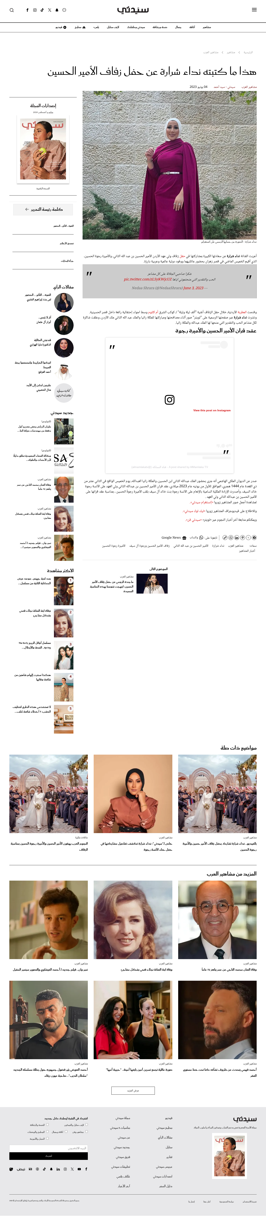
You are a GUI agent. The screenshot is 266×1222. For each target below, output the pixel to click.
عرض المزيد (133, 1090)
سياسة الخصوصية (226, 1201)
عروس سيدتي (164, 1167)
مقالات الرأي (63, 287)
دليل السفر (165, 1186)
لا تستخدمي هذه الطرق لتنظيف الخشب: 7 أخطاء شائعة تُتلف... (32, 709)
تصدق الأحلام (67, 243)
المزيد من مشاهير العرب (232, 874)
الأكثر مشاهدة (60, 570)
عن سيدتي (124, 1137)
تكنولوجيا (46, 421)
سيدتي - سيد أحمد (224, 87)
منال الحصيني (43, 390)
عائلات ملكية (81, 837)
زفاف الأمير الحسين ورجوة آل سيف (149, 546)
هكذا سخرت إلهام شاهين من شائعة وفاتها (32, 677)
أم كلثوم (153, 312)
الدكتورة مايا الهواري (40, 344)
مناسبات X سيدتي (120, 1128)
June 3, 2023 (193, 288)
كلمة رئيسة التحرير (47, 209)
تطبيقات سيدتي (120, 1167)
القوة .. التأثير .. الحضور (63, 226)
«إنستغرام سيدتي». (201, 502)
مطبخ (77, 27)
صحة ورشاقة (160, 27)
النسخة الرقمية (43, 189)
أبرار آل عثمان (43, 322)
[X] (49, 10)
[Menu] (254, 9)
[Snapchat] (57, 10)
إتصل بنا (191, 1201)
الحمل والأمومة (37, 1139)
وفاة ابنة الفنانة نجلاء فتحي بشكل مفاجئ (33, 516)
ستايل (169, 1147)
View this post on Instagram (212, 410)
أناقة (192, 27)
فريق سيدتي (123, 1157)
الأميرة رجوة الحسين (113, 546)
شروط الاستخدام (250, 1201)
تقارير (169, 1157)
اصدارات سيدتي (162, 1176)
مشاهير (207, 27)
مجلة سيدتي (122, 1118)
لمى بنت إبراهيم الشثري (39, 299)
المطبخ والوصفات (36, 1132)
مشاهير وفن (78, 1132)
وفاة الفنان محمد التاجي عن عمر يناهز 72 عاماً (34, 487)
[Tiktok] (42, 10)
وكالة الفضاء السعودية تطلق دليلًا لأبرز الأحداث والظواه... (32, 458)
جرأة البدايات (67, 261)
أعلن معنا (207, 1201)
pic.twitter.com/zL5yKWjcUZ (148, 280)
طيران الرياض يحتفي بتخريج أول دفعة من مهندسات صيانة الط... (34, 429)
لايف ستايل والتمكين (74, 1125)
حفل (182, 256)
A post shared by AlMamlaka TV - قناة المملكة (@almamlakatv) (169, 467)
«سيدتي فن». (193, 520)
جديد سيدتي (62, 412)
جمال (178, 27)
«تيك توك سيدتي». (193, 511)
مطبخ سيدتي (164, 1128)
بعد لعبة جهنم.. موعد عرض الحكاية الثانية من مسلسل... (34, 581)
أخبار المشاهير (247, 551)
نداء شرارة (218, 546)
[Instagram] (35, 10)
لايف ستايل (113, 27)
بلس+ (96, 27)
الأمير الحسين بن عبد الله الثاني (191, 546)
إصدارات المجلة (43, 105)
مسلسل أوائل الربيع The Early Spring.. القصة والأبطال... (35, 645)
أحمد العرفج (44, 372)
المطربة (242, 312)
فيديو (58, 27)
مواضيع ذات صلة (239, 748)
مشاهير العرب (249, 87)
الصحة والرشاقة (37, 1125)
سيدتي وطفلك (136, 27)
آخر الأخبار (124, 1186)
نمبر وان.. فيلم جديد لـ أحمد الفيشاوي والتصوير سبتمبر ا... (35, 545)
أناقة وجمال (57, 1132)
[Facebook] (27, 10)
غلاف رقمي (123, 1176)
